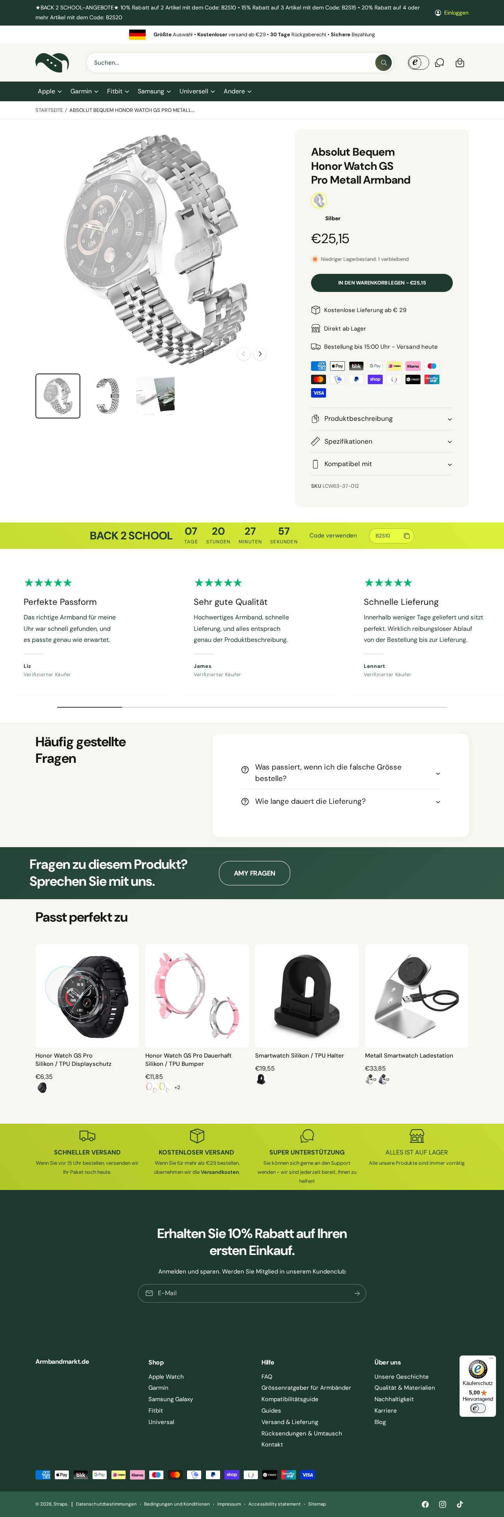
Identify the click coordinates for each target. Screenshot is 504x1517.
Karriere (385, 1411)
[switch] (478, 1408)
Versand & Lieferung (289, 1422)
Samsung (151, 91)
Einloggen (456, 12)
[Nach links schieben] (243, 354)
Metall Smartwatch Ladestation (409, 1056)
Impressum (229, 1504)
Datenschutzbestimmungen (106, 1504)
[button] (49, 91)
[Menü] (491, 1360)
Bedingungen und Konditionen (177, 1504)
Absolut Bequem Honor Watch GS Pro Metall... (132, 110)
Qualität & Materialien (404, 1388)
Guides (271, 1411)
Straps (60, 1504)
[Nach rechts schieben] (260, 354)
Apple (46, 91)
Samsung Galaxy (170, 1399)
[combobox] (240, 62)
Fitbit (114, 91)
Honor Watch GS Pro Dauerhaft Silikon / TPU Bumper (188, 1060)
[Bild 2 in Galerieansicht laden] (106, 396)
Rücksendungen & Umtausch (301, 1433)
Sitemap (317, 1504)
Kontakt (272, 1444)
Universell (194, 91)
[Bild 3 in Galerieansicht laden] (155, 396)
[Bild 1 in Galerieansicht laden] (57, 396)
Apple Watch (166, 1377)
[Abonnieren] (357, 1293)
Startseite (49, 110)
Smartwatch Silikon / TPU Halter (299, 1056)
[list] (252, 34)
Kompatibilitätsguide (290, 1399)
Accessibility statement (274, 1504)
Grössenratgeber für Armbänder (306, 1388)
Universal (161, 1422)
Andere (234, 91)
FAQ (266, 1377)
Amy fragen (254, 873)
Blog (380, 1422)
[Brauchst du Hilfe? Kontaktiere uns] (439, 62)
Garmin (81, 91)
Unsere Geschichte (401, 1377)
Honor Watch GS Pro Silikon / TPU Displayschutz (73, 1060)
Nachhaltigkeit (394, 1399)
